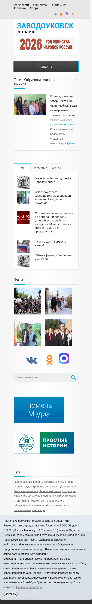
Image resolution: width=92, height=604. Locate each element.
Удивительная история (28, 496)
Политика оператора (29, 587)
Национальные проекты (28, 481)
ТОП (22, 168)
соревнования (22, 510)
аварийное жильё (53, 496)
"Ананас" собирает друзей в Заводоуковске (53, 180)
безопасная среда (57, 505)
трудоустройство (33, 486)
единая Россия (30, 500)
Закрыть (10, 594)
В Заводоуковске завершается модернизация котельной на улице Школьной (53, 197)
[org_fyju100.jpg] (27, 301)
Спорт (34, 8)
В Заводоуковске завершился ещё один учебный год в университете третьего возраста (63, 105)
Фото (18, 279)
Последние (40, 168)
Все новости (21, 4)
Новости (46, 67)
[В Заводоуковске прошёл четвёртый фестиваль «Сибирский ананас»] (27, 332)
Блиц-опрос (69, 491)
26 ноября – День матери (60, 486)
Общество (40, 4)
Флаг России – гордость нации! (50, 243)
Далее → (72, 143)
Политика (19, 8)
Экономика (58, 4)
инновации (38, 510)
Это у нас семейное (26, 491)
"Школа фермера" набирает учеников (53, 257)
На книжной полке (50, 491)
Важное (55, 168)
